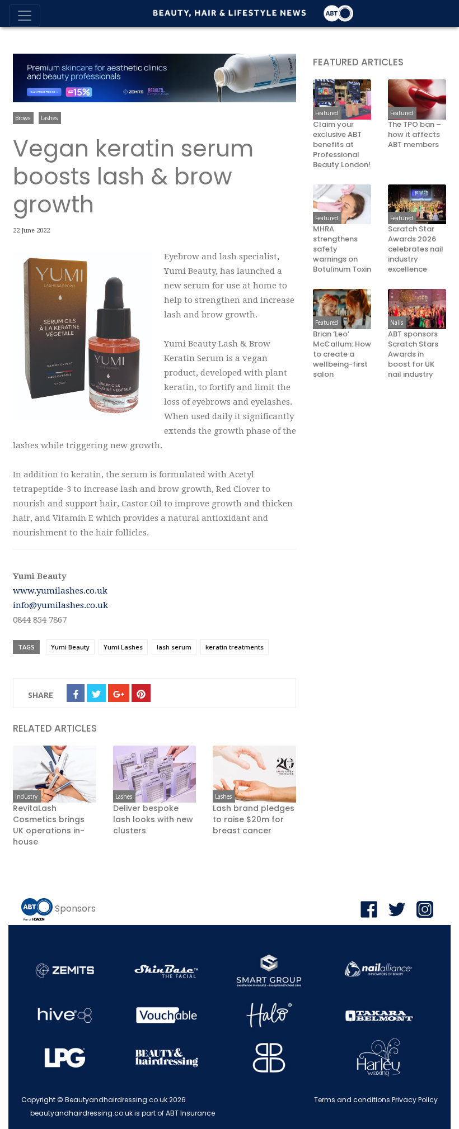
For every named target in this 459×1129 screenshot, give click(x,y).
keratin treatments (234, 647)
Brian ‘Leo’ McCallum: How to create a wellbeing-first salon (342, 354)
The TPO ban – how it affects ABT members (414, 135)
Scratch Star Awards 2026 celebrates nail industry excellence (415, 249)
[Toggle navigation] (24, 15)
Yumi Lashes (123, 647)
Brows (22, 118)
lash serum (174, 647)
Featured (326, 113)
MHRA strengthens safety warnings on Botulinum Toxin (342, 249)
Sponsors (75, 909)
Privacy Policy (415, 1099)
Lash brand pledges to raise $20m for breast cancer (253, 819)
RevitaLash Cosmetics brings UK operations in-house (49, 825)
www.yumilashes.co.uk (60, 591)
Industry (26, 796)
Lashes (49, 118)
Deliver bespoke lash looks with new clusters (153, 819)
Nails (396, 322)
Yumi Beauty (70, 647)
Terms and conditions (352, 1099)
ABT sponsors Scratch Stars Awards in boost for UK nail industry (413, 354)
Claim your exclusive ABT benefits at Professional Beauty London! (342, 145)
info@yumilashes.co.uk (60, 605)
